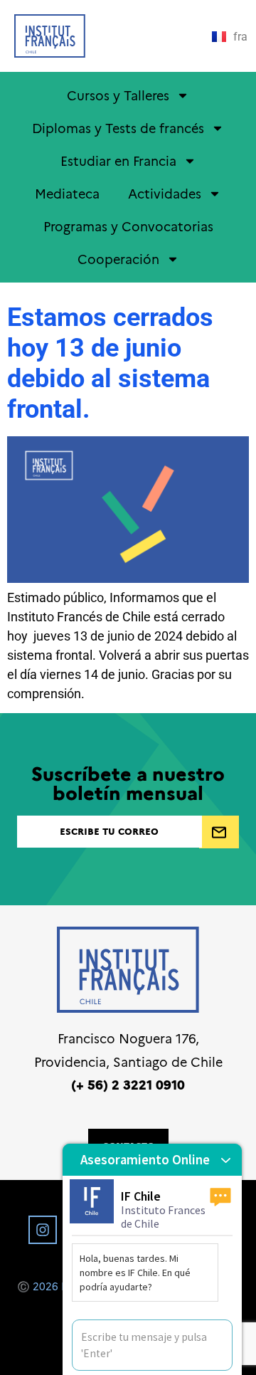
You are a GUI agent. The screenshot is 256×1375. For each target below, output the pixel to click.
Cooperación (118, 259)
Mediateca (67, 193)
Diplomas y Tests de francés (118, 128)
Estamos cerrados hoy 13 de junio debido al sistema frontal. (110, 363)
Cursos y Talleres (118, 95)
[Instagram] (42, 1230)
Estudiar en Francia (118, 160)
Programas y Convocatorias (128, 226)
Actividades (164, 193)
